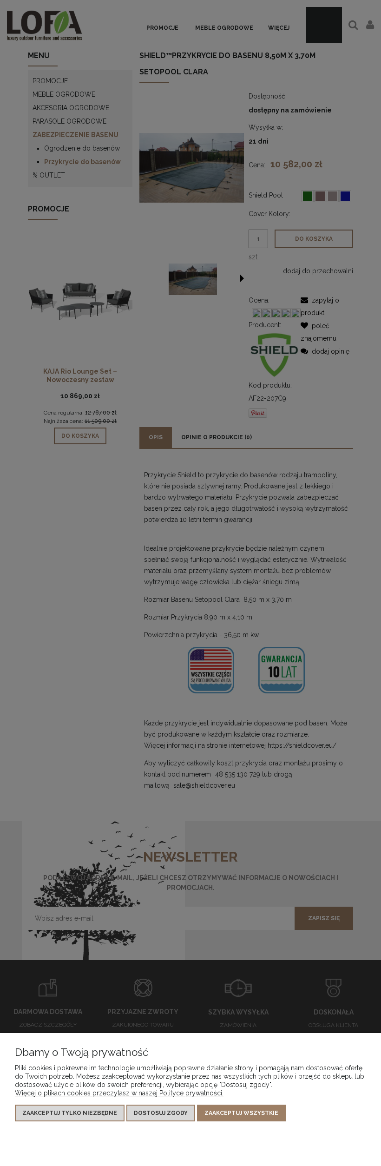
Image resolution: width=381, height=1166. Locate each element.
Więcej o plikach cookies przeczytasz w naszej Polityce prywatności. (119, 1093)
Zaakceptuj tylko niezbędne (69, 1113)
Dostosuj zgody (161, 1113)
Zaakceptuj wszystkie (241, 1113)
